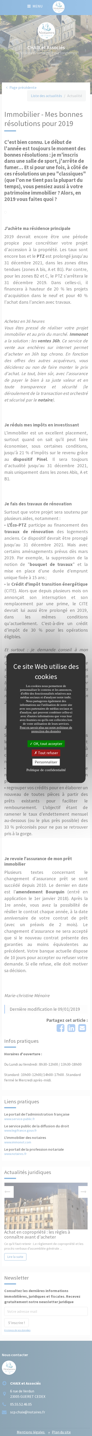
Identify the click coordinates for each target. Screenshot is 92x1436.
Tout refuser (47, 752)
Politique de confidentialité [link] (46, 770)
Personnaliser (46, 762)
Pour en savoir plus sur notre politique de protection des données (46, 729)
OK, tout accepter (47, 743)
